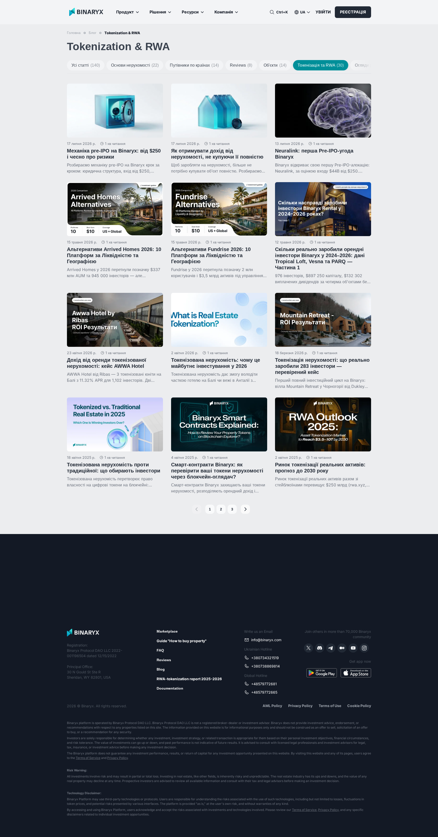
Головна (74, 33)
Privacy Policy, (328, 810)
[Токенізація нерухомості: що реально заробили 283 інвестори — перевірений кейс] (323, 341)
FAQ (160, 650)
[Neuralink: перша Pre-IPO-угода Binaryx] (323, 129)
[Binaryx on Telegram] (330, 648)
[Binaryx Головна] (85, 12)
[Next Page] (245, 509)
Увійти (323, 11)
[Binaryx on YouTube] (353, 648)
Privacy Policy (117, 758)
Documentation (170, 688)
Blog (161, 669)
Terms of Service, (304, 810)
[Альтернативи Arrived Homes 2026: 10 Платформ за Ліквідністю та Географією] (115, 230)
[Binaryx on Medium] (341, 648)
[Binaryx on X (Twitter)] (308, 648)
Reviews (164, 660)
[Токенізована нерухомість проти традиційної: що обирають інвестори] (115, 442)
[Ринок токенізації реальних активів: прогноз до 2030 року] (323, 442)
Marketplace (167, 631)
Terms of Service (88, 758)
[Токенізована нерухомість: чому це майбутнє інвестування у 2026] (219, 338)
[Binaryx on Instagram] (364, 648)
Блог (92, 33)
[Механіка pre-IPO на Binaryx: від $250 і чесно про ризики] (115, 129)
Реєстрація (353, 11)
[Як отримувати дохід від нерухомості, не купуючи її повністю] (219, 129)
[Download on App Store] (356, 672)
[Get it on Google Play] (321, 672)
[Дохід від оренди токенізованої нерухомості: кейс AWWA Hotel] (115, 338)
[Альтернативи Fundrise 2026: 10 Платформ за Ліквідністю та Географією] (219, 230)
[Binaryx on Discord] (319, 648)
